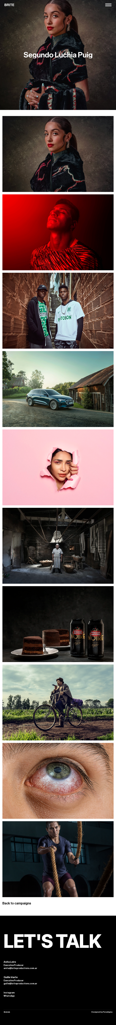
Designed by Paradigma (101, 1012)
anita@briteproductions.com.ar (20, 968)
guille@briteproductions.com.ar (20, 984)
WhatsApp (9, 996)
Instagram (9, 993)
